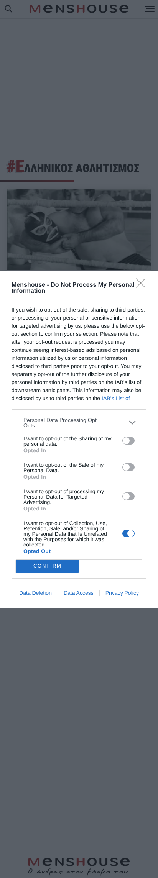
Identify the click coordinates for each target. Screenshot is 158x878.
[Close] (143, 285)
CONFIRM (47, 566)
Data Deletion (35, 593)
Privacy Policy (122, 593)
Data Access (79, 593)
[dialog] (79, 439)
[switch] (128, 441)
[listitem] (79, 422)
